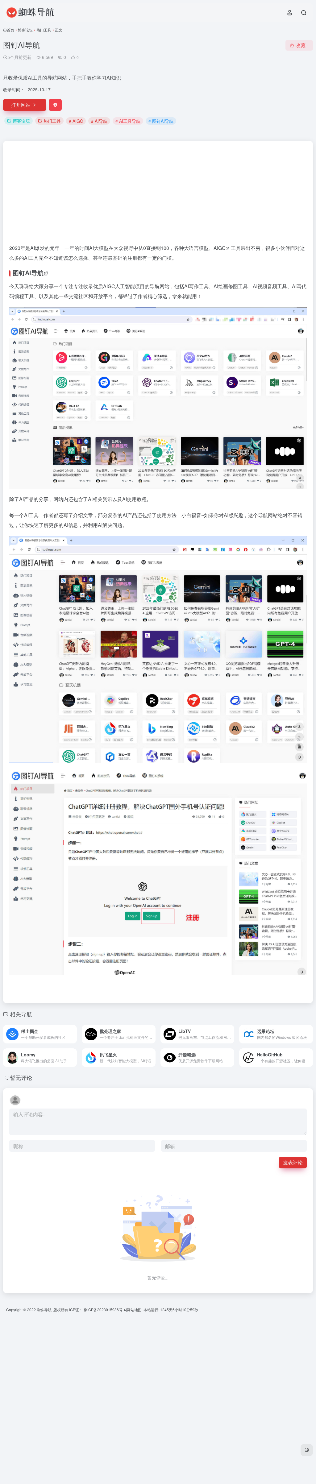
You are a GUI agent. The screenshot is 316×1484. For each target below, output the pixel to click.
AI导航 (34, 272)
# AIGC (76, 121)
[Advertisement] (158, 195)
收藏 (302, 45)
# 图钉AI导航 (160, 121)
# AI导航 (99, 121)
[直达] (73, 1034)
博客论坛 (25, 29)
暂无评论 (21, 1077)
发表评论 (293, 1162)
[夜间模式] (307, 1450)
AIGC (220, 247)
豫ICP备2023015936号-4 (105, 1309)
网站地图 (134, 1309)
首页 (10, 29)
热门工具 (43, 29)
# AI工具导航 (127, 121)
